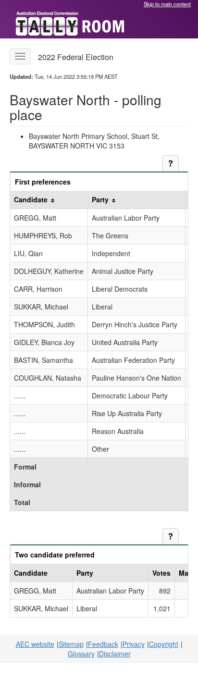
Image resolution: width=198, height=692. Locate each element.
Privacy (134, 644)
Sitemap (71, 644)
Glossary (81, 653)
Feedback (103, 644)
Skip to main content (167, 4)
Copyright (163, 644)
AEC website (35, 644)
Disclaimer (115, 653)
